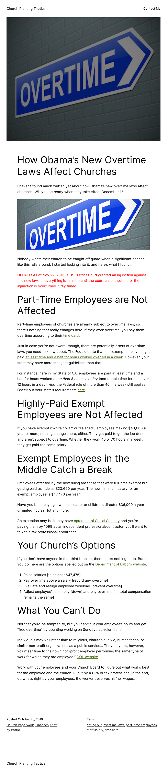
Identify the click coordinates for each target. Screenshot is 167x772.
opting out (94, 725)
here (81, 390)
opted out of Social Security (97, 521)
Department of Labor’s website (120, 564)
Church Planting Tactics (26, 8)
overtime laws (113, 725)
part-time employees (141, 725)
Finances (42, 725)
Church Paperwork (20, 725)
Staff (53, 725)
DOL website (87, 657)
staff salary (95, 730)
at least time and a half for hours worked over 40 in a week (74, 357)
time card (71, 335)
